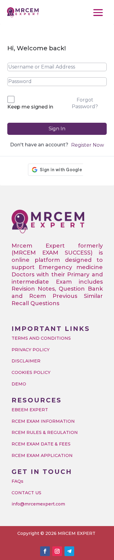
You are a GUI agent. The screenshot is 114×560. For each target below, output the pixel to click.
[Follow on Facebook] (45, 551)
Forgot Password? (85, 103)
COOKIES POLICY (31, 372)
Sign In (57, 129)
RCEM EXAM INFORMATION (43, 421)
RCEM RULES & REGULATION (45, 432)
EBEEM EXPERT (30, 409)
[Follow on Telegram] (69, 551)
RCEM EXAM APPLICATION (42, 455)
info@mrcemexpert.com (38, 504)
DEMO (19, 384)
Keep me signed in (30, 107)
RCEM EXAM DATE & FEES (41, 444)
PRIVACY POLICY (31, 349)
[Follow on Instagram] (57, 551)
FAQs (17, 481)
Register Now (87, 145)
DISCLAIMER (26, 361)
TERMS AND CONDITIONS (41, 338)
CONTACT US (26, 492)
